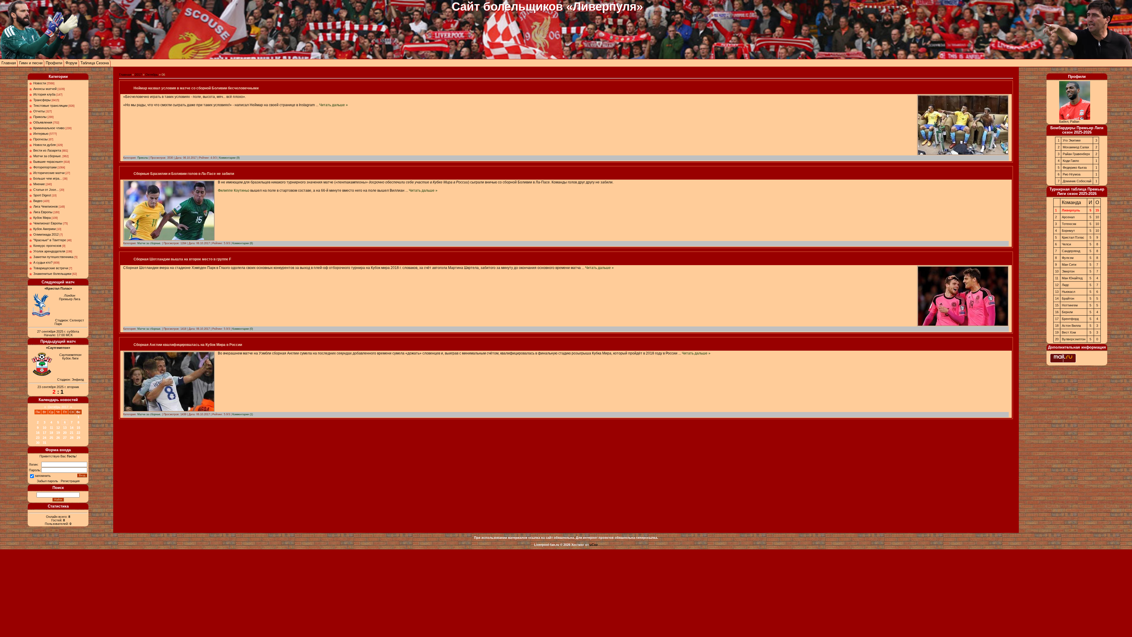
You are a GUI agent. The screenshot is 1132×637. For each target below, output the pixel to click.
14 (71, 427)
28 (71, 437)
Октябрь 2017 (58, 407)
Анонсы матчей (45, 89)
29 (78, 437)
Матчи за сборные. (47, 156)
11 (51, 427)
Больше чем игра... (47, 178)
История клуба (44, 94)
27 (65, 437)
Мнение (39, 184)
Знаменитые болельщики (52, 273)
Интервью (40, 133)
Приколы (40, 117)
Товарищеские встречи (50, 268)
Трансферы (42, 100)
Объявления (42, 122)
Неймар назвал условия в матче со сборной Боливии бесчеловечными (196, 88)
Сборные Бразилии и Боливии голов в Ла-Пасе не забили (184, 174)
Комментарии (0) (242, 328)
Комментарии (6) (242, 243)
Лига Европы (42, 212)
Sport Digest (42, 195)
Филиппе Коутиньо (233, 190)
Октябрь (151, 74)
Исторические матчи (49, 173)
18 (51, 432)
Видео (37, 201)
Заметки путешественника (53, 257)
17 (44, 432)
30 (38, 442)
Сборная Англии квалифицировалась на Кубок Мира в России (188, 345)
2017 (138, 74)
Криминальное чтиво (49, 128)
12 (58, 427)
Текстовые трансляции (50, 105)
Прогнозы (40, 139)
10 (44, 427)
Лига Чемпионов (45, 206)
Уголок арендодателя (49, 251)
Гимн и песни (30, 63)
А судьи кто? (42, 262)
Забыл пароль (47, 481)
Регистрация (70, 481)
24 (44, 437)
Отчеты (39, 111)
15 (78, 427)
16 (38, 432)
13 (65, 427)
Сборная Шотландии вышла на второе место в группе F (182, 259)
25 (51, 437)
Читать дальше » (333, 105)
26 (58, 437)
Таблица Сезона (94, 63)
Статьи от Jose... (46, 189)
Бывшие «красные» (48, 161)
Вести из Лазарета (47, 150)
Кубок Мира (42, 217)
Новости (39, 83)
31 (44, 442)
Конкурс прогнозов (47, 245)
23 (38, 437)
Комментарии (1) (242, 414)
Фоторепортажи (45, 167)
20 (65, 432)
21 (71, 432)
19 (58, 432)
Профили (54, 63)
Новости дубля (44, 145)
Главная (8, 63)
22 (78, 432)
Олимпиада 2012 (46, 234)
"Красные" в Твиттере (49, 240)
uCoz (594, 544)
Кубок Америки (44, 229)
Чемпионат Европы (47, 223)
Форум (71, 63)
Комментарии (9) (229, 157)
